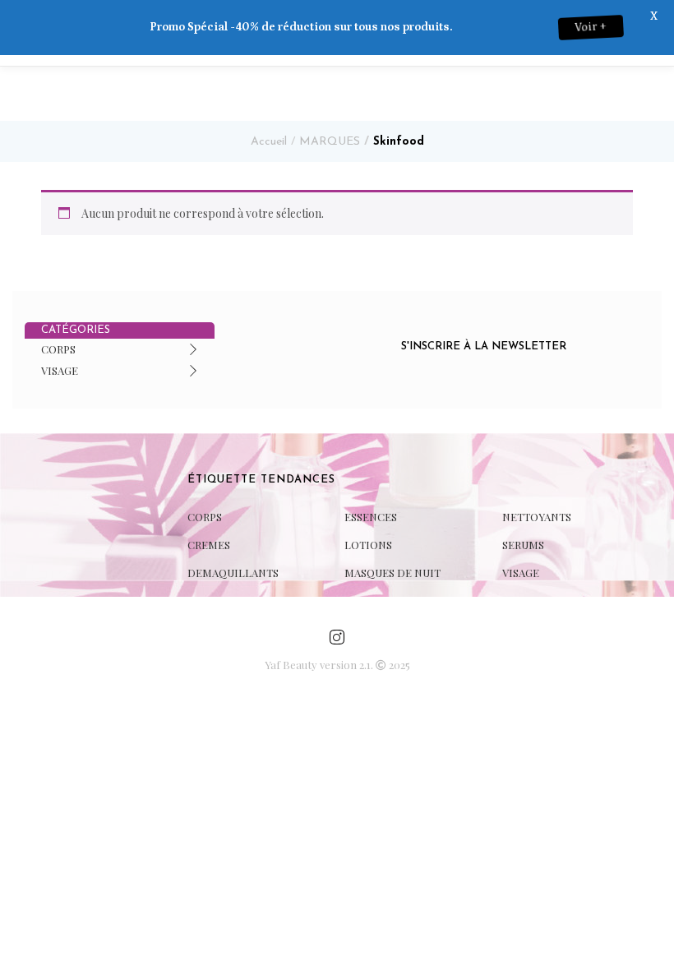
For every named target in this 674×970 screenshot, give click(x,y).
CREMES (208, 545)
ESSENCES (370, 517)
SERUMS (523, 545)
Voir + (600, 27)
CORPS (58, 349)
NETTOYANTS (536, 517)
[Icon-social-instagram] (337, 637)
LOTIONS (368, 545)
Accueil (269, 142)
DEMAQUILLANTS (233, 573)
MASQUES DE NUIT (392, 573)
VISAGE (59, 370)
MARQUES (329, 142)
